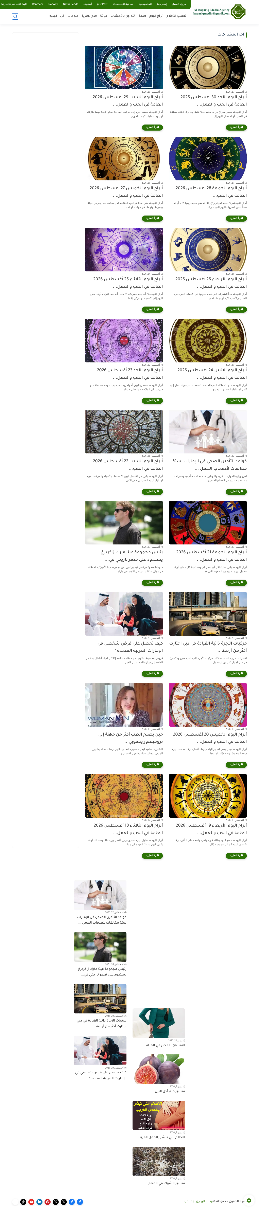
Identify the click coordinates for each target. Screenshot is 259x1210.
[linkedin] (39, 1202)
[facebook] (80, 1202)
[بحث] (15, 16)
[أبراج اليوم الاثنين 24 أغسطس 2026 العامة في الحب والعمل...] (208, 340)
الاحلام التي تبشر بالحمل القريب (161, 1137)
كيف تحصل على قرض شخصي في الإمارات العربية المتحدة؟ (130, 648)
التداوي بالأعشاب (123, 16)
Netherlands (70, 4)
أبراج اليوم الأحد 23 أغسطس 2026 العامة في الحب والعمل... (130, 374)
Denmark (37, 4)
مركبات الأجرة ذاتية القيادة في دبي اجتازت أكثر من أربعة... (208, 648)
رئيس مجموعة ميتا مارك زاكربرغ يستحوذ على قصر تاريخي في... (132, 556)
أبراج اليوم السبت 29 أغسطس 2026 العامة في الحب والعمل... (128, 101)
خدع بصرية (89, 16)
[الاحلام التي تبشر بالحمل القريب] (159, 1115)
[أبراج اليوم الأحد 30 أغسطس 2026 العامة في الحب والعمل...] (208, 67)
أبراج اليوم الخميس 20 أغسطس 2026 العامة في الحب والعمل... (210, 739)
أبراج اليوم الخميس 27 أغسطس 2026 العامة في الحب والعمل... (126, 192)
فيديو (53, 16)
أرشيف (87, 4)
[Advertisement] (45, 97)
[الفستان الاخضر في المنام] (159, 1023)
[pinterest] (48, 1202)
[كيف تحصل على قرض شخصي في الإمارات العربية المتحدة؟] (124, 614)
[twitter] (64, 1202)
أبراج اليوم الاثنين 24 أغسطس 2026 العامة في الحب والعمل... (212, 374)
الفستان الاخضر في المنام (165, 1045)
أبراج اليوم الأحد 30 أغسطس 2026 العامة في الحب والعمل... (213, 101)
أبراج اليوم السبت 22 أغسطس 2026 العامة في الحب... (128, 465)
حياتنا (104, 16)
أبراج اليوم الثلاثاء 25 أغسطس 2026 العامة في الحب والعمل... (128, 283)
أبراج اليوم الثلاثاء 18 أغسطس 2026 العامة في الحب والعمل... (128, 830)
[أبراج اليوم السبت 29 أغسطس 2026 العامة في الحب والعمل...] (124, 67)
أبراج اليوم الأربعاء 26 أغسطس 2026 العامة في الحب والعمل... (211, 283)
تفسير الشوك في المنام (167, 1183)
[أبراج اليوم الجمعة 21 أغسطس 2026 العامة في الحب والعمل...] (208, 523)
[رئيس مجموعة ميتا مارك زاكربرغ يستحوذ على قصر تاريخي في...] (124, 523)
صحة (142, 16)
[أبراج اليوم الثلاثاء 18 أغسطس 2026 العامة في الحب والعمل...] (124, 796)
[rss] (15, 1202)
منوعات (73, 16)
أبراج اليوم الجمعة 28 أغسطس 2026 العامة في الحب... (211, 192)
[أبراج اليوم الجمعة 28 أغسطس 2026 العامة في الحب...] (208, 158)
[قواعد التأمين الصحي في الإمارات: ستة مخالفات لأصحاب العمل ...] (208, 432)
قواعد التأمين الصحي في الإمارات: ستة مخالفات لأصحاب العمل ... (210, 465)
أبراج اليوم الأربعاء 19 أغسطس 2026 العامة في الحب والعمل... (211, 830)
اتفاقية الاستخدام (123, 4)
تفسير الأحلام (176, 16)
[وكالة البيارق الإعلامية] (219, 11)
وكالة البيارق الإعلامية (198, 1201)
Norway (53, 4)
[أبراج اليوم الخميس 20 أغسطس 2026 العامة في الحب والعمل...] (208, 705)
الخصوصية (145, 4)
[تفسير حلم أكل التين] (159, 1069)
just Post (102, 4)
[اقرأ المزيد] (236, 128)
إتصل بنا (162, 4)
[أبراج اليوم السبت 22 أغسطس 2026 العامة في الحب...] (124, 432)
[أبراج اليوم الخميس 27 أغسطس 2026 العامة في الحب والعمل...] (124, 158)
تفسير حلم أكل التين (170, 1091)
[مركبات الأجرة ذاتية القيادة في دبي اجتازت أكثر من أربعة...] (208, 614)
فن (62, 16)
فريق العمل (179, 4)
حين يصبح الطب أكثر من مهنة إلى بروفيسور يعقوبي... (130, 739)
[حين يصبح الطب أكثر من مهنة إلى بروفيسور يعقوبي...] (124, 705)
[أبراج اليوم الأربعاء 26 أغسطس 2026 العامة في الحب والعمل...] (208, 249)
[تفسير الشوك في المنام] (159, 1161)
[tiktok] (23, 1202)
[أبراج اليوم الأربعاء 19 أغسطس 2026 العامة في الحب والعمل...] (208, 796)
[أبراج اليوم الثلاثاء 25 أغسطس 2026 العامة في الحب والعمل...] (124, 249)
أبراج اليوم (156, 16)
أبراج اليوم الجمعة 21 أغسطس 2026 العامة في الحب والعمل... (211, 556)
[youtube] (31, 1202)
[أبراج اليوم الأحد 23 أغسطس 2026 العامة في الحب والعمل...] (124, 340)
